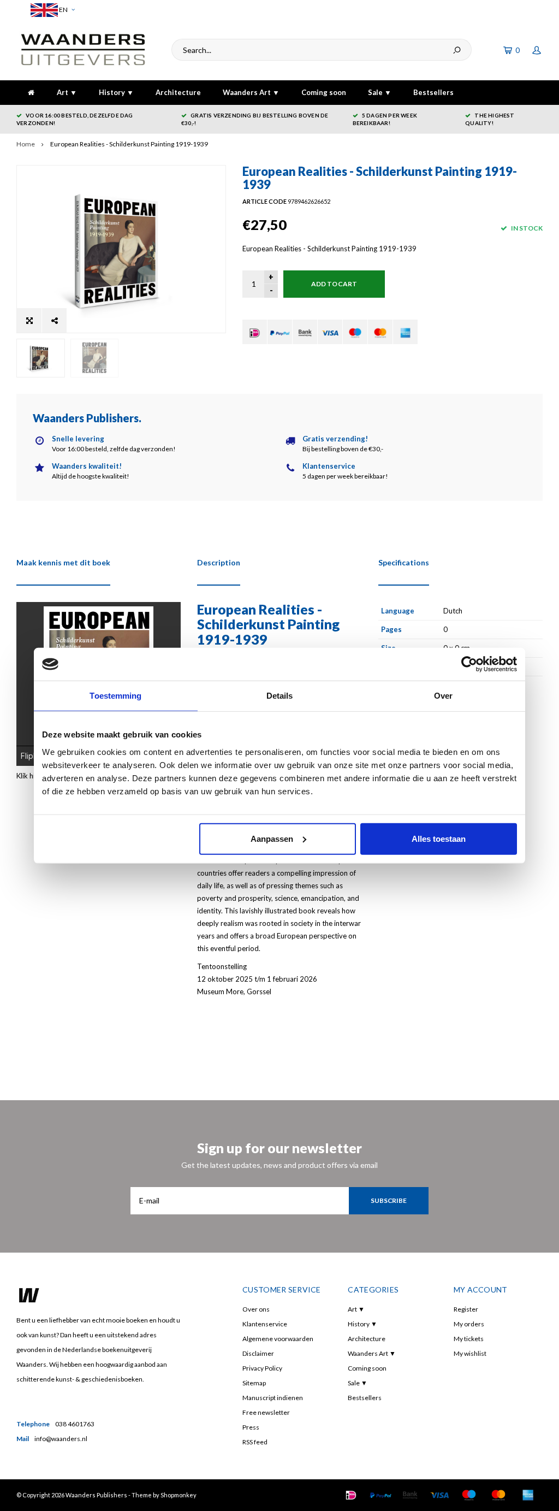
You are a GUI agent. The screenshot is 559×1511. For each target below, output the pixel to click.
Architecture (178, 92)
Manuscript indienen (272, 1398)
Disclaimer (258, 1353)
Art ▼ (67, 92)
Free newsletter (266, 1412)
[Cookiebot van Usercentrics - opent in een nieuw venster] (469, 664)
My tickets (469, 1339)
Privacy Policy (262, 1368)
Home (25, 144)
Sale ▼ (379, 92)
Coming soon (323, 92)
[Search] (457, 50)
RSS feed (254, 1442)
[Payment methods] (254, 332)
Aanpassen (272, 838)
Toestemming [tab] (115, 695)
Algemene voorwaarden (277, 1339)
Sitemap (254, 1383)
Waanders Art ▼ (251, 92)
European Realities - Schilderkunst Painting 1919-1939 (129, 144)
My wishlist (470, 1353)
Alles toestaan (439, 838)
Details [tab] (279, 695)
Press (250, 1427)
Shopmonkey (178, 1494)
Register (466, 1309)
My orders (469, 1324)
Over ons (256, 1309)
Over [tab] (443, 695)
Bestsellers (433, 92)
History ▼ (116, 92)
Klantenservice (264, 1324)
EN (63, 9)
